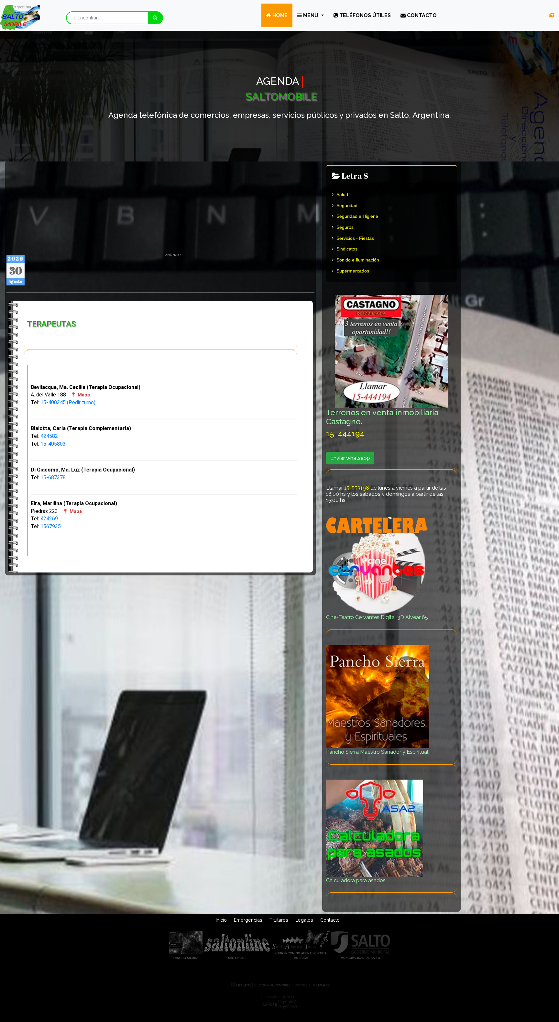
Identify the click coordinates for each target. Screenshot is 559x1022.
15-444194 (345, 433)
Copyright (301, 985)
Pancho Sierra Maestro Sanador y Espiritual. (377, 752)
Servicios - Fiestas (354, 238)
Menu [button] (311, 15)
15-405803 (53, 444)
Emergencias (248, 920)
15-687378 (53, 477)
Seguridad (346, 205)
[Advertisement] (160, 207)
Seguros (344, 227)
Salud (341, 194)
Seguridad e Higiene (356, 216)
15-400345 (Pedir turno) (67, 402)
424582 (49, 436)
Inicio (221, 920)
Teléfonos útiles (364, 15)
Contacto (421, 15)
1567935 (50, 526)
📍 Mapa (80, 395)
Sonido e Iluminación (357, 259)
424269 (49, 519)
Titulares (278, 920)
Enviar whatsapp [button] (350, 458)
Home (279, 15)
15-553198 (356, 488)
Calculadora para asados (356, 880)
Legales (304, 920)
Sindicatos (346, 248)
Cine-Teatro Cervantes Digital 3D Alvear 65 (377, 617)
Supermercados (352, 270)
